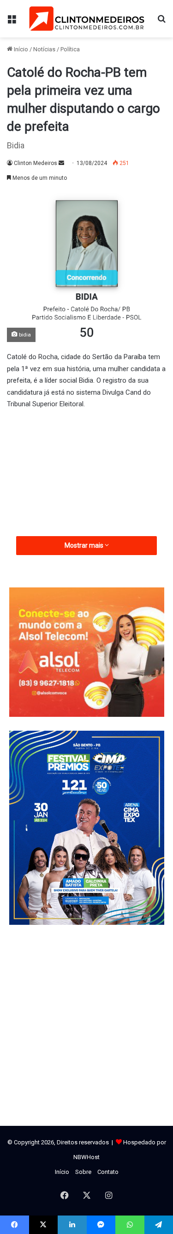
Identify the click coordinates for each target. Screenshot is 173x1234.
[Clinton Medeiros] (86, 18)
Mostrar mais (85, 545)
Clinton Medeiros (35, 163)
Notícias (44, 49)
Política (70, 49)
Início (20, 49)
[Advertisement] (86, 488)
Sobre (83, 1171)
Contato (108, 1171)
